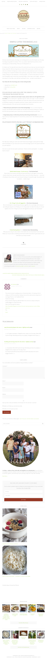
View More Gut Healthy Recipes (23, 647)
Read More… (5, 476)
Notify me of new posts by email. (10, 408)
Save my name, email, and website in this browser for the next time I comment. (19, 402)
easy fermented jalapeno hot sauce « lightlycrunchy (17, 327)
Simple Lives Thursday (23, 38)
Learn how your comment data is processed (29, 418)
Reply (6, 312)
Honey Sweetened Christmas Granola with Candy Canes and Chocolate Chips (6, 616)
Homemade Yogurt (23, 638)
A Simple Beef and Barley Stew (15, 614)
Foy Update (13, 284)
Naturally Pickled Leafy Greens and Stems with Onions (15, 642)
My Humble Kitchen (23, 16)
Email (4, 387)
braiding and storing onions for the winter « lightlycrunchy (18, 341)
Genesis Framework (26, 657)
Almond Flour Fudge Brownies (23, 614)
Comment (4, 366)
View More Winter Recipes (23, 622)
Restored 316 (31, 655)
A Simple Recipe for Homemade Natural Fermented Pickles (32, 642)
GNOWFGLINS (14, 85)
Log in (39, 657)
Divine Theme (18, 657)
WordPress (34, 657)
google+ (22, 266)
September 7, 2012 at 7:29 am (16, 286)
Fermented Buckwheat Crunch (10, 543)
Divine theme (24, 655)
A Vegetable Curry (32, 614)
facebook (18, 266)
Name (4, 381)
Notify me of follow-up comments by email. (12, 406)
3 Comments (23, 244)
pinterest (26, 266)
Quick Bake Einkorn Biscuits (41, 614)
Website (4, 394)
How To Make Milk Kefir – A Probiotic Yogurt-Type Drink (16, 576)
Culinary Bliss (12, 87)
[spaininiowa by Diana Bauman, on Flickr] (23, 50)
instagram (33, 266)
